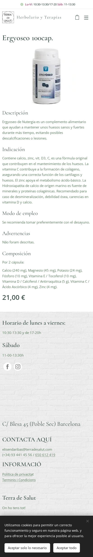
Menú (86, 17)
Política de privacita (17, 474)
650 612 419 (45, 454)
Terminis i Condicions (19, 480)
